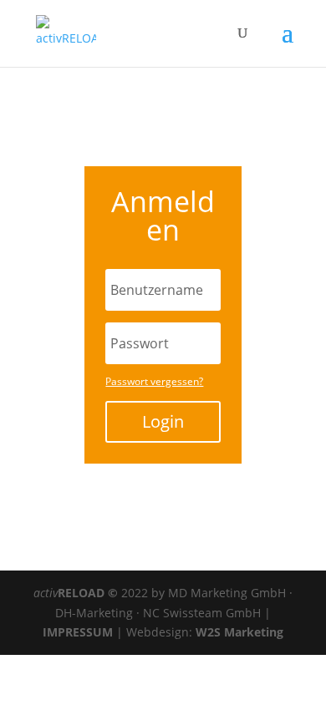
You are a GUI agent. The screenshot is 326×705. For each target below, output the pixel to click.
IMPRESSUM (79, 632)
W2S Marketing (239, 632)
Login (163, 421)
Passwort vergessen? (154, 381)
